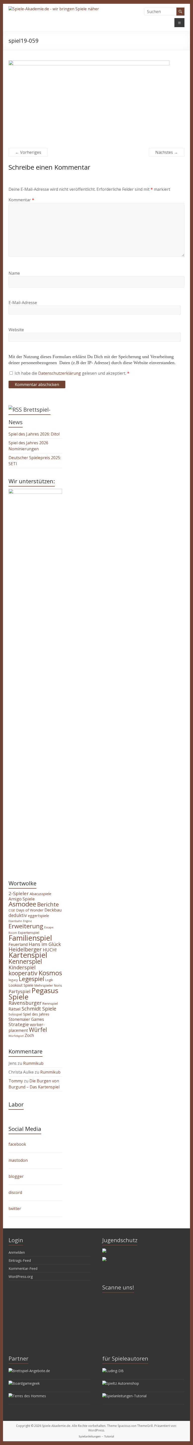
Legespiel (31, 979)
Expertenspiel (28, 932)
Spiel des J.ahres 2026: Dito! (34, 434)
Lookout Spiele (21, 985)
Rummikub (33, 1063)
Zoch (29, 1035)
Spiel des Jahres (36, 1014)
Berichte (48, 904)
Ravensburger (25, 1002)
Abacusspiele (40, 893)
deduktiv (18, 915)
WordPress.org (21, 1276)
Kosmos (50, 972)
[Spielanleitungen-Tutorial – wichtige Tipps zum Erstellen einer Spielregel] (124, 1395)
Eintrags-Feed (20, 1260)
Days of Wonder (29, 909)
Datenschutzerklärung (60, 373)
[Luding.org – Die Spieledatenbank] (113, 1370)
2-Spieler (19, 893)
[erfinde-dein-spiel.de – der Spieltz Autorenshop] (120, 1383)
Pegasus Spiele (33, 993)
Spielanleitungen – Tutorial (96, 1436)
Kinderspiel (22, 967)
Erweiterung (26, 926)
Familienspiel (30, 938)
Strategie (19, 1024)
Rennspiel (50, 1003)
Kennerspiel (25, 961)
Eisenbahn (15, 921)
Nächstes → (166, 152)
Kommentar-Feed (23, 1268)
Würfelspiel (16, 1036)
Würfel (38, 1030)
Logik (49, 980)
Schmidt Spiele (39, 1008)
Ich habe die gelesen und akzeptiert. (72, 373)
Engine (27, 921)
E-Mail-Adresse (23, 302)
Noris (58, 985)
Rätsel (15, 1009)
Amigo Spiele (22, 899)
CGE (12, 910)
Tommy (16, 1081)
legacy (13, 980)
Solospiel (15, 1014)
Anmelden (17, 1252)
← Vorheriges (28, 152)
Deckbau (53, 910)
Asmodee (22, 903)
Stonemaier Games (26, 1019)
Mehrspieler (43, 985)
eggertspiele (38, 915)
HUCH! (50, 950)
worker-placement (27, 1027)
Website (16, 329)
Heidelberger (25, 949)
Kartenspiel (28, 955)
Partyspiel (19, 991)
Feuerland (18, 944)
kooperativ (23, 973)
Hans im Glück (45, 944)
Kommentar (21, 200)
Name (14, 273)
